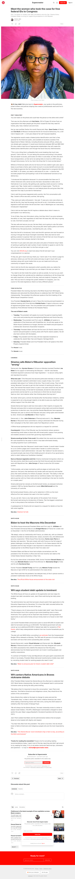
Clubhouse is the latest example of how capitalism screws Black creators (30, 812)
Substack (30, 876)
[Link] (9, 363)
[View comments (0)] (15, 23)
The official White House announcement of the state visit (36, 579)
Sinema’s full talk (22, 512)
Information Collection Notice (37, 839)
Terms (40, 868)
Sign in (70, 2)
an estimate (44, 635)
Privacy (37, 868)
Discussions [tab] (22, 807)
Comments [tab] (14, 789)
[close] (51, 815)
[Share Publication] (57, 2)
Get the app (45, 872)
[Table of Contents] (2, 439)
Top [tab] (12, 807)
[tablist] (17, 788)
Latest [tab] (16, 807)
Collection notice (47, 868)
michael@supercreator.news (38, 747)
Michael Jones (17, 19)
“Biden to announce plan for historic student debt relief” (35, 664)
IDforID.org (23, 251)
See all (14, 847)
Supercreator (38, 104)
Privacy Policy (48, 839)
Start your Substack (34, 872)
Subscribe (63, 2)
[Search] (53, 2)
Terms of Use (44, 837)
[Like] (12, 23)
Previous (16, 778)
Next (59, 778)
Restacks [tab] (20, 789)
